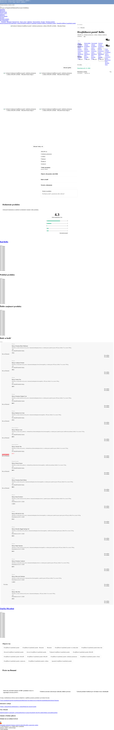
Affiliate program (47, 712)
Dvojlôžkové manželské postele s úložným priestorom (64, 656)
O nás (9, 712)
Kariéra (32, 712)
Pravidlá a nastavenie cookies (31, 725)
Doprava (10, 706)
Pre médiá (40, 712)
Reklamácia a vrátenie (18, 706)
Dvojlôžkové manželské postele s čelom (90, 656)
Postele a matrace (17, 23)
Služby (1, 712)
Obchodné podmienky (5, 725)
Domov (2, 23)
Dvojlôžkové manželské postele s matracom (14, 661)
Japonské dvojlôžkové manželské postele (62, 661)
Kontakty (5, 712)
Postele (23, 23)
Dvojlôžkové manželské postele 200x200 (83, 652)
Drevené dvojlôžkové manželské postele (13, 652)
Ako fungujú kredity (31, 706)
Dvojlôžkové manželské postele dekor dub (91, 647)
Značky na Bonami (15, 712)
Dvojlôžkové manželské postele (48, 23)
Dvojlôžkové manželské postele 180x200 (37, 656)
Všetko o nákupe (4, 706)
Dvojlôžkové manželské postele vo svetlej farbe (66, 647)
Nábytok (11, 23)
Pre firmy (36, 712)
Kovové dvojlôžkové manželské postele (36, 652)
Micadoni (49, 647)
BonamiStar (54, 712)
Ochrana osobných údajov (17, 725)
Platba (24, 706)
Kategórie (6, 23)
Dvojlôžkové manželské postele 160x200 (14, 656)
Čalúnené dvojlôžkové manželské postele (59, 652)
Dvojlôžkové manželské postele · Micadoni (33, 647)
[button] (89, 65)
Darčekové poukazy (25, 712)
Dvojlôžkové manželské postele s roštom (38, 661)
